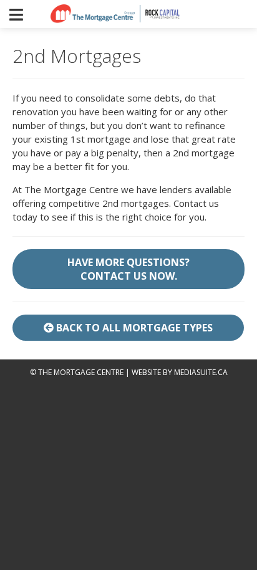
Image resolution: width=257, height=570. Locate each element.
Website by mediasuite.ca (180, 372)
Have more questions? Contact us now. (128, 269)
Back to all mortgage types (133, 328)
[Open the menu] (16, 14)
